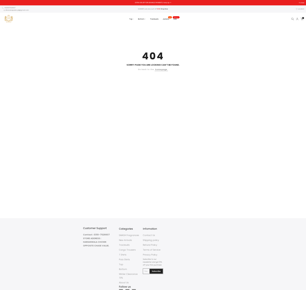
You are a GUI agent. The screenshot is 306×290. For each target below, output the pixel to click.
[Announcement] (153, 2)
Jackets (167, 19)
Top (130, 19)
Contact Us (149, 235)
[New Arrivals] (170, 3)
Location (301, 9)
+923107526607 (10, 8)
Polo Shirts (124, 259)
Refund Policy (150, 244)
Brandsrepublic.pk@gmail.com (17, 10)
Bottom (141, 19)
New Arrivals (125, 240)
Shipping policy (151, 240)
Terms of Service (151, 249)
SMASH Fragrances (129, 235)
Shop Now (164, 9)
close (5, 2)
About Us (124, 282)
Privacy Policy (150, 254)
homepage (161, 69)
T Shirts (122, 254)
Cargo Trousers (127, 249)
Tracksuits (154, 19)
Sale (176, 19)
